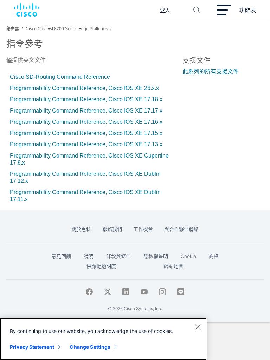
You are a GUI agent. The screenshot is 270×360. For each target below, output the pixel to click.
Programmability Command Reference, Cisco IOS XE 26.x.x (84, 88)
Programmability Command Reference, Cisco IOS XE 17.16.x (86, 122)
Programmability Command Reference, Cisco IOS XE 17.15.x (86, 133)
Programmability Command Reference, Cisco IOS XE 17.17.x (86, 111)
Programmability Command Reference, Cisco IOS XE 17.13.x (86, 144)
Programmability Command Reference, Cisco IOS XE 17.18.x (86, 99)
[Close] (197, 326)
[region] (103, 339)
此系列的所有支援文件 (210, 72)
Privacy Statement (32, 347)
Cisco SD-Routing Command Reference (60, 77)
